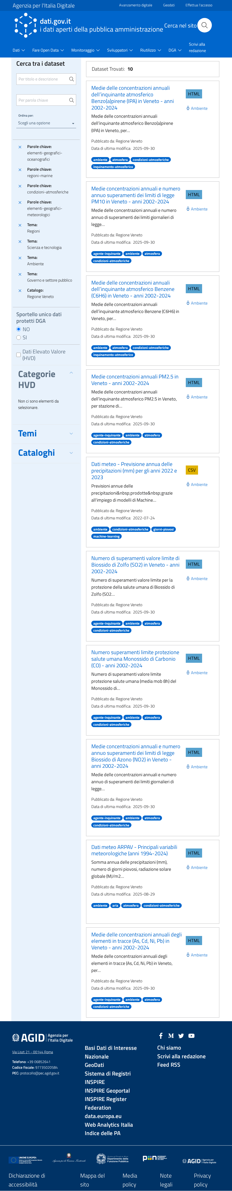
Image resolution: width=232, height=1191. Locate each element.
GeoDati (94, 1065)
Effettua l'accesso (199, 5)
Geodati (169, 5)
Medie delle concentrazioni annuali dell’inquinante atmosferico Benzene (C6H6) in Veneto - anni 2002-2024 (132, 289)
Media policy (130, 1180)
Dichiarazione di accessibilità (27, 1180)
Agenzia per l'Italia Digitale (44, 5)
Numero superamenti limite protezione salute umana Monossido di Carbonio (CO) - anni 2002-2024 (135, 658)
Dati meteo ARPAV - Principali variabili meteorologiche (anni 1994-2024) (134, 850)
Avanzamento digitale (135, 5)
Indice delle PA (103, 1133)
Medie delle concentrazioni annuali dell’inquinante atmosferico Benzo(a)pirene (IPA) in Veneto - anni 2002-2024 (132, 97)
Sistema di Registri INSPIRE (108, 1077)
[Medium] (171, 1035)
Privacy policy (202, 1180)
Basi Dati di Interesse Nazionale (111, 1052)
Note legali (166, 1180)
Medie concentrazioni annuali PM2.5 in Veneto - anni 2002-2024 (135, 379)
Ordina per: (25, 115)
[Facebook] (160, 1035)
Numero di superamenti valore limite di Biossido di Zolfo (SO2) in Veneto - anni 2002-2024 (135, 564)
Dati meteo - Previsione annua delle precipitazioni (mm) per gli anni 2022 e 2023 (134, 470)
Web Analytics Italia (109, 1125)
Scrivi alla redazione (181, 1056)
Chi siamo (169, 1047)
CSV (192, 469)
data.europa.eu (103, 1116)
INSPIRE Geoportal (107, 1090)
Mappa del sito (92, 1180)
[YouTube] (191, 1035)
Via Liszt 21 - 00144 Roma (32, 1052)
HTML (194, 93)
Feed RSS (168, 1065)
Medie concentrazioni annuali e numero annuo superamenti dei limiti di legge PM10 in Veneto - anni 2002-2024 (135, 195)
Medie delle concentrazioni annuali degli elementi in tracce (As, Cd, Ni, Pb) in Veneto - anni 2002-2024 (136, 941)
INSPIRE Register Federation (106, 1103)
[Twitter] (181, 1035)
